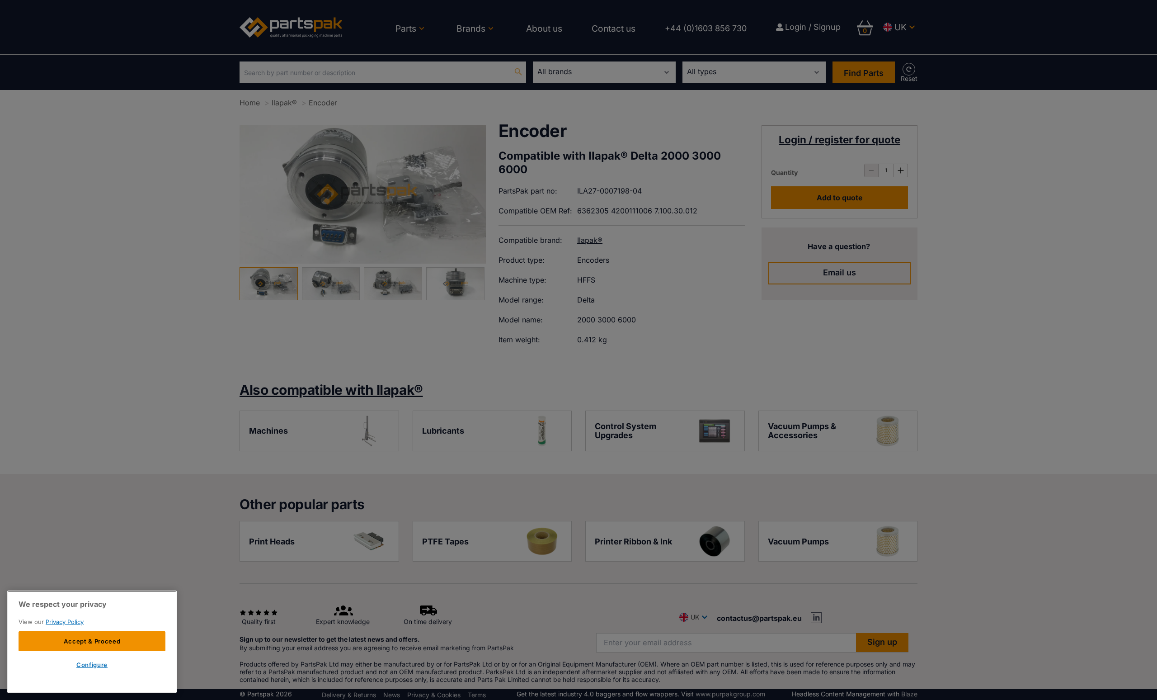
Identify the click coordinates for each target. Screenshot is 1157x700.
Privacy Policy (65, 621)
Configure (92, 665)
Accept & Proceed (92, 641)
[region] (92, 642)
